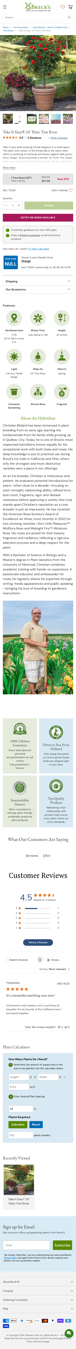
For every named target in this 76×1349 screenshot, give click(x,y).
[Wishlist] (62, 7)
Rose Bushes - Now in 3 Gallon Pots (50, 27)
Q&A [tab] (46, 855)
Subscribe (62, 1245)
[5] (68, 119)
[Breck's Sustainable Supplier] (20, 788)
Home (6, 27)
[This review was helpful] (59, 1027)
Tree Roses (8, 30)
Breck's (54, 1335)
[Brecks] (38, 7)
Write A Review (38, 942)
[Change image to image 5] (56, 119)
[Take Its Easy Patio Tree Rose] (38, 73)
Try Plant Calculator (38, 248)
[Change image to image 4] (44, 119)
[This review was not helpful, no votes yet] (66, 1027)
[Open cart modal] (70, 6)
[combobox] (54, 969)
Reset (36, 1124)
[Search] (69, 17)
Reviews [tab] (32, 855)
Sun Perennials (20, 27)
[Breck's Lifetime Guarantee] (20, 728)
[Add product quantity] (19, 205)
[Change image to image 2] (20, 119)
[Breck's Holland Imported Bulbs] (56, 732)
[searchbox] (22, 960)
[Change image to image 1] (8, 119)
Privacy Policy (10, 1258)
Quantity (7, 198)
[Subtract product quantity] (6, 205)
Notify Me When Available (38, 217)
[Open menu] (4, 6)
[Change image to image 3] (32, 119)
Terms (40, 1341)
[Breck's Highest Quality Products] (56, 786)
